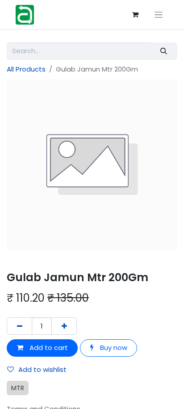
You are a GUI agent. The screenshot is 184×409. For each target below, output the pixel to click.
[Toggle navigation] (159, 14)
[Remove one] (19, 326)
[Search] (164, 51)
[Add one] (64, 326)
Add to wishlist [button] (42, 369)
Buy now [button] (112, 347)
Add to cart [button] (48, 347)
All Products (26, 69)
